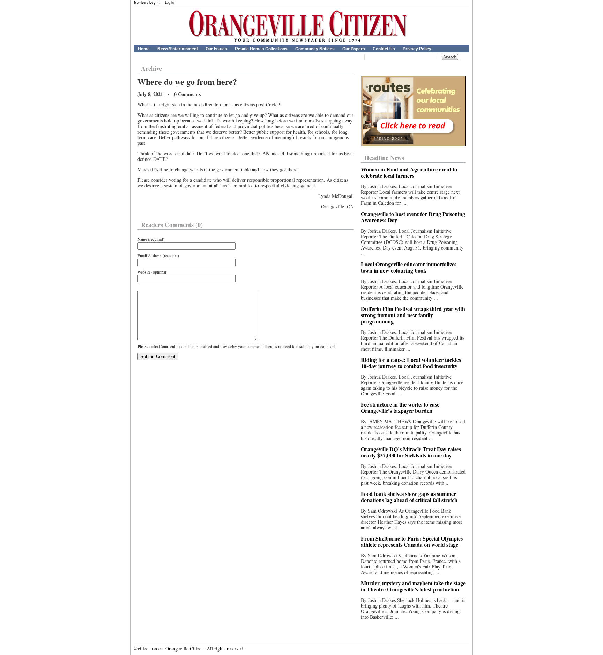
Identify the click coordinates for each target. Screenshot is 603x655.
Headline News (384, 157)
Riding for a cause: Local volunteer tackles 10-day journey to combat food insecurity (411, 363)
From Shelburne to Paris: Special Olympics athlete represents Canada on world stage (412, 541)
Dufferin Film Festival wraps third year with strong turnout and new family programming (413, 315)
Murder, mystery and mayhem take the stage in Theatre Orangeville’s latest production (413, 586)
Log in (169, 3)
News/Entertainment (177, 48)
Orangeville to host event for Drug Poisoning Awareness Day (413, 217)
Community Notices (315, 48)
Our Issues (216, 48)
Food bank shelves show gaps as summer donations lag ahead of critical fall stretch (409, 497)
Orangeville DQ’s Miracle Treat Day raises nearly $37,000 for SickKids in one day (411, 452)
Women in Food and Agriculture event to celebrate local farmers (409, 172)
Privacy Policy (417, 48)
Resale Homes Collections (261, 48)
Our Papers (353, 48)
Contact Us (384, 48)
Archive (151, 68)
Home (144, 48)
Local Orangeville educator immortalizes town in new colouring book (408, 267)
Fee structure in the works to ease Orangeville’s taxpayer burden (400, 407)
